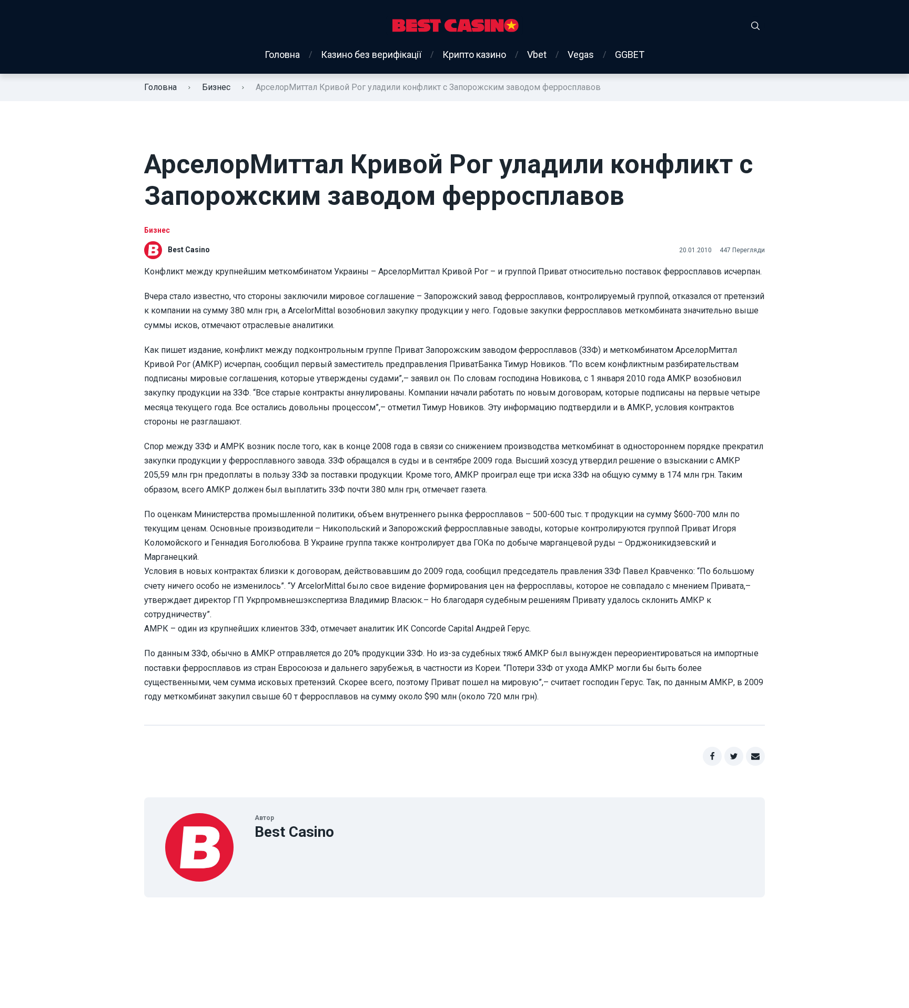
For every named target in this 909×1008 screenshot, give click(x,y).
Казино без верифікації (371, 54)
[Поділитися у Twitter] (733, 756)
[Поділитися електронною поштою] (755, 756)
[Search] (755, 25)
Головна (282, 54)
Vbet (537, 54)
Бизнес (216, 87)
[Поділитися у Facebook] (712, 756)
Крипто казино (474, 54)
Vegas (581, 54)
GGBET (629, 54)
